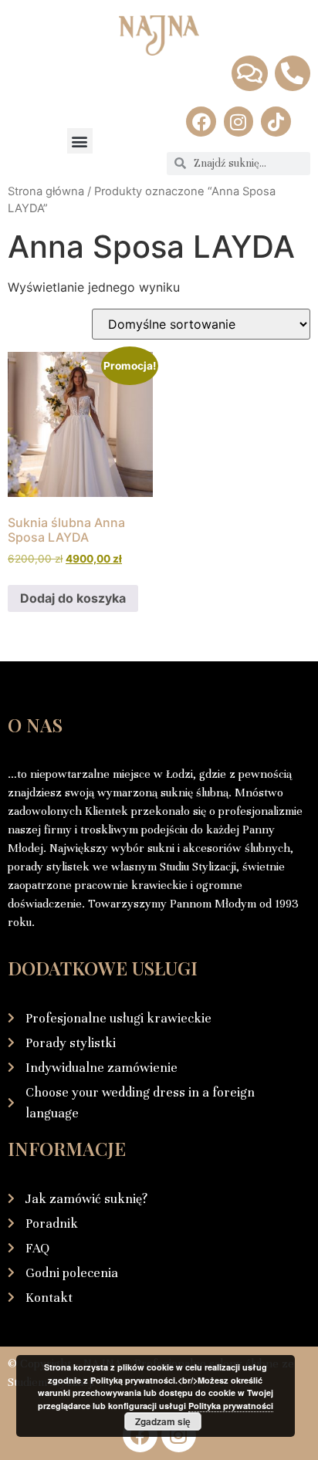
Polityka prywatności (230, 1405)
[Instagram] (238, 121)
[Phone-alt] (292, 73)
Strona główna (46, 191)
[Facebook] (200, 121)
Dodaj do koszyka (73, 598)
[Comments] (249, 73)
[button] (80, 141)
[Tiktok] (275, 121)
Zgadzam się (163, 1421)
